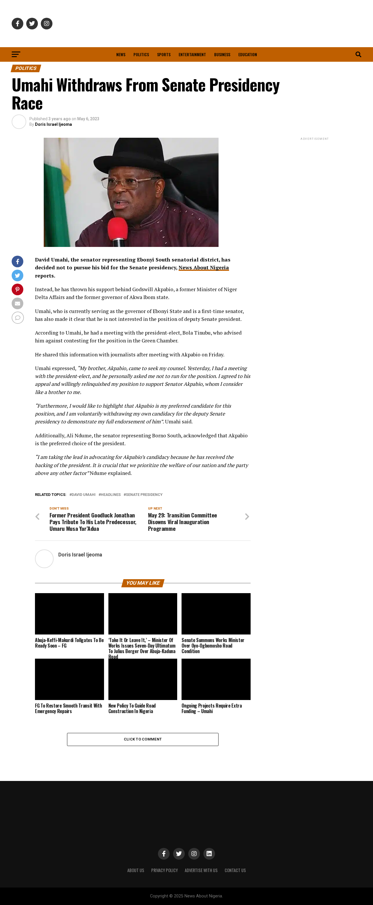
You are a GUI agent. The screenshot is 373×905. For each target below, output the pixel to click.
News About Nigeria (204, 267)
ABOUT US (135, 870)
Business (222, 54)
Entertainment (192, 54)
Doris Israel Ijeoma (53, 124)
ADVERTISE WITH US (201, 870)
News (120, 54)
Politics (141, 54)
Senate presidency (144, 495)
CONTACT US (235, 870)
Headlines (111, 495)
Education (247, 54)
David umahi (84, 495)
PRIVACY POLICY (164, 870)
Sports (163, 54)
